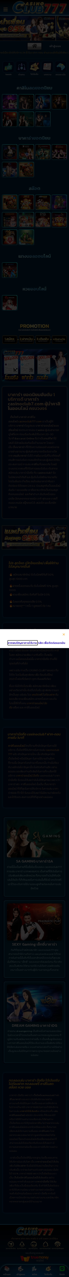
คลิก (40, 643)
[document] (34, 638)
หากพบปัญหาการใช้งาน (22, 643)
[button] (63, 634)
